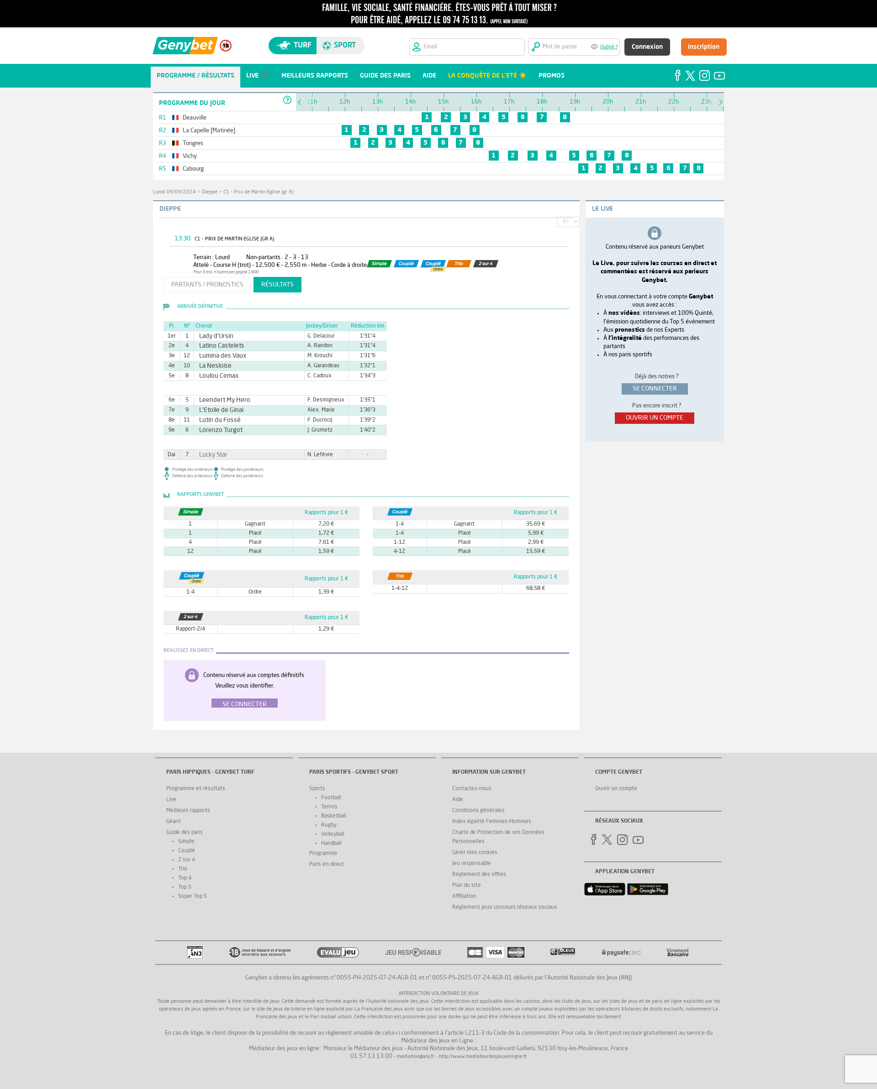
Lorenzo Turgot (216, 430)
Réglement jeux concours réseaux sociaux (504, 907)
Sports (317, 789)
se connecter (655, 389)
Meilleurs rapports (188, 810)
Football (331, 798)
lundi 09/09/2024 (174, 192)
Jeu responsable (471, 863)
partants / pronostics (207, 284)
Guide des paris (184, 832)
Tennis (329, 807)
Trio (182, 869)
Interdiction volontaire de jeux (439, 993)
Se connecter (244, 704)
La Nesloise (212, 366)
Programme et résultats (195, 789)
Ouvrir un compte (616, 789)
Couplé (186, 851)
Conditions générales (478, 810)
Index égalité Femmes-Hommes (491, 821)
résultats (277, 284)
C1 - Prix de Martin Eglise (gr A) (258, 192)
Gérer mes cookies (474, 852)
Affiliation (464, 896)
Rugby (329, 825)
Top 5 (184, 887)
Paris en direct (326, 864)
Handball (331, 843)
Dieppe (209, 192)
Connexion (647, 47)
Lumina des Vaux (218, 356)
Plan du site (466, 885)
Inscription (703, 47)
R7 (566, 221)
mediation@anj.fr (415, 1056)
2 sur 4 (186, 860)
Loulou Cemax (215, 376)
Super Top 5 (192, 896)
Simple (186, 841)
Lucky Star (210, 455)
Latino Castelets (217, 346)
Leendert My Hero (220, 400)
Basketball (333, 816)
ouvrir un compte (654, 418)
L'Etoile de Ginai (217, 410)
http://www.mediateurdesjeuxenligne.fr (483, 1056)
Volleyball (332, 834)
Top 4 (184, 878)
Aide (457, 799)
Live (171, 799)
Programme (323, 853)
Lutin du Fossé (216, 420)
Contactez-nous (471, 789)
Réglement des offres (479, 874)
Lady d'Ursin (213, 336)
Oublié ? (609, 47)
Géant (173, 821)
